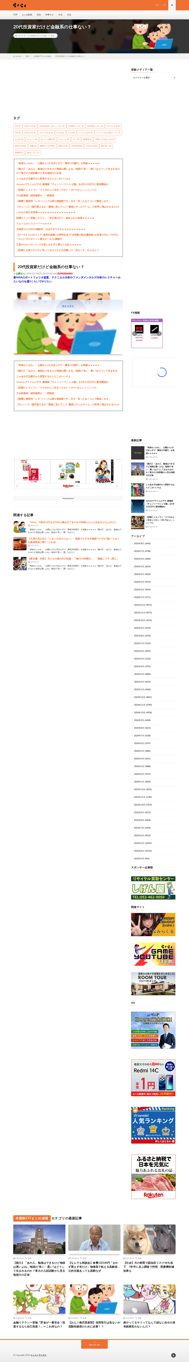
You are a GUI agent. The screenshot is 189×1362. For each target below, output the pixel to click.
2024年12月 (139, 697)
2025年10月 (139, 620)
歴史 (63, 146)
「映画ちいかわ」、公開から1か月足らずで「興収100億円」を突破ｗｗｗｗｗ (58, 163)
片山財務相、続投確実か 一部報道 (35, 195)
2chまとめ (30, 126)
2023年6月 (139, 836)
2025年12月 (139, 605)
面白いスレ (33, 153)
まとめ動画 (27, 15)
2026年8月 (139, 544)
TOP (15, 15)
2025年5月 (139, 659)
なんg (60, 133)
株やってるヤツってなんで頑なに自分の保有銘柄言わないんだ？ (149, 1324)
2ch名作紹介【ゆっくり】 (52, 126)
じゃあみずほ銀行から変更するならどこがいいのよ (43, 179)
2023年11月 (139, 797)
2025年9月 (139, 628)
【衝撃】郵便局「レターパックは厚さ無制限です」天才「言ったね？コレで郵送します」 (63, 201)
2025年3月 (139, 674)
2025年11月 (139, 613)
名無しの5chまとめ (104, 139)
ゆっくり (32, 139)
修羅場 (87, 139)
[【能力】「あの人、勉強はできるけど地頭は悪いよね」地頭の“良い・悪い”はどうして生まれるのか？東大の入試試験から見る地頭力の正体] (137, 469)
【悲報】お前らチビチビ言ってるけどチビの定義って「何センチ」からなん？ (57, 250)
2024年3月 (139, 766)
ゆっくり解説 (48, 139)
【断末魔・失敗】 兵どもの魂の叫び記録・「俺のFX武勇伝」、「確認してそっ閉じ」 (73, 559)
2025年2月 (139, 682)
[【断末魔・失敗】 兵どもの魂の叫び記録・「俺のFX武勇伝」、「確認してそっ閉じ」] (20, 563)
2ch (18, 126)
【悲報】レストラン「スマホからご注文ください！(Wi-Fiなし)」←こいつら (56, 190)
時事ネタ (49, 15)
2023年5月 (139, 843)
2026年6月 (139, 559)
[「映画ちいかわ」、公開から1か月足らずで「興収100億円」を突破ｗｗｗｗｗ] (137, 453)
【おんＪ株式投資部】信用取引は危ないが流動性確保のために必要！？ (94, 1324)
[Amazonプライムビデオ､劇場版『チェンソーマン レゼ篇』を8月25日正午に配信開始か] (137, 506)
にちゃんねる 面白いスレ (108, 133)
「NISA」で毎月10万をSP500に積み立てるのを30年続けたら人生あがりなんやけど (72, 522)
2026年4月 (139, 574)
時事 (33, 146)
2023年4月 (139, 851)
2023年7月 (139, 828)
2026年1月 (139, 597)
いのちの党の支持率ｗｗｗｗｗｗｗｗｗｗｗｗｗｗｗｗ (45, 212)
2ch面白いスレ (75, 126)
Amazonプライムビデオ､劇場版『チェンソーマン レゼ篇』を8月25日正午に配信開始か (62, 184)
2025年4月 (139, 667)
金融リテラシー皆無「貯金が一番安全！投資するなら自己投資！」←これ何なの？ (39, 1324)
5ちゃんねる (46, 133)
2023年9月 (139, 813)
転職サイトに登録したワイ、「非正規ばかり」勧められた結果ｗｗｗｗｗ (55, 218)
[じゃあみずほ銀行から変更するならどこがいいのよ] (137, 490)
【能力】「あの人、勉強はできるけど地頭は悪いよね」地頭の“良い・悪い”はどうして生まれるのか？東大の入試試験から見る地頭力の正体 (68, 171)
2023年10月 (139, 805)
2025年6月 (139, 651)
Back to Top (94, 1345)
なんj (71, 133)
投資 (39, 15)
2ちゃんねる (113, 126)
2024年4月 (139, 759)
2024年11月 (139, 705)
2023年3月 (139, 859)
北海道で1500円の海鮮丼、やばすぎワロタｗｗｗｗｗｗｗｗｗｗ (50, 229)
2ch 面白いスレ (95, 126)
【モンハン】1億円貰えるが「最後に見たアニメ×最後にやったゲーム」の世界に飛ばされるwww (67, 207)
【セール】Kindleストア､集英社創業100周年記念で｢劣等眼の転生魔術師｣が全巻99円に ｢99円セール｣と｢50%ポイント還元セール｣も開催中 (67, 237)
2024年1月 (139, 782)
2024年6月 (139, 743)
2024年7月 (139, 736)
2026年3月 (139, 582)
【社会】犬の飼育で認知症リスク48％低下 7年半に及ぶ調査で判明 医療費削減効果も (148, 1267)
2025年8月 (139, 636)
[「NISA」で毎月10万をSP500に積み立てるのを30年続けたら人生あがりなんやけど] (20, 527)
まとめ (19, 139)
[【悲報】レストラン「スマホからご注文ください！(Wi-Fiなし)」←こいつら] (137, 522)
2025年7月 (139, 643)
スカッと (64, 139)
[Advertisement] (68, 89)
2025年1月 (139, 690)
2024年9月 (139, 720)
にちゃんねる (86, 133)
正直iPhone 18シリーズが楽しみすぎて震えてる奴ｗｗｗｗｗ (48, 244)
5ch (18, 133)
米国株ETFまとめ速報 (38, 36)
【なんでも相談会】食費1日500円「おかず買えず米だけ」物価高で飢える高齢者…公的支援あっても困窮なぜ (94, 1267)
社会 (69, 15)
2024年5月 (139, 751)
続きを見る (68, 306)
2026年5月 (139, 567)
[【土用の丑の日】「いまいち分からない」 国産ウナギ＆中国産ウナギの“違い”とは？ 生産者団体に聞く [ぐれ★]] (20, 543)
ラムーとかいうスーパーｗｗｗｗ (34, 223)
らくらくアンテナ (39, 1355)
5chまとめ (30, 133)
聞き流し (106, 146)
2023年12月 (139, 790)
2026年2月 (139, 590)
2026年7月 (139, 551)
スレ (76, 139)
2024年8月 (139, 728)
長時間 (19, 153)
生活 (60, 15)
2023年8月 (139, 820)
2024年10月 (139, 713)
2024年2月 (139, 774)
